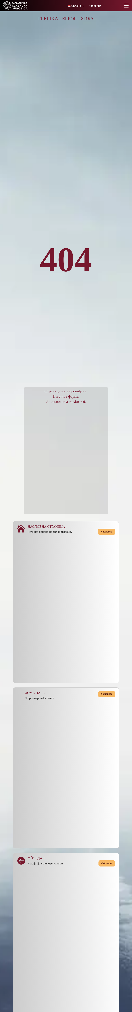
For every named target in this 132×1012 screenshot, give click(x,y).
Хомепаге (106, 694)
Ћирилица (94, 6)
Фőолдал (106, 863)
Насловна (106, 531)
